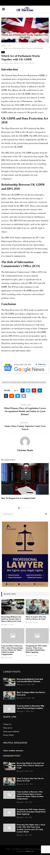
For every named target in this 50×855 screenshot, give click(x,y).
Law (3, 52)
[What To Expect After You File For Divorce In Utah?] (37, 606)
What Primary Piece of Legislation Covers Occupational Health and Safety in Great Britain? (25, 411)
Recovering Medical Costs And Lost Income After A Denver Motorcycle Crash (11, 619)
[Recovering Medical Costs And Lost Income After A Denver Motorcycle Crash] (12, 606)
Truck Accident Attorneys (13, 750)
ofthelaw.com (29, 851)
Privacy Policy (8, 735)
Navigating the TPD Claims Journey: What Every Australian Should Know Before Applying (36, 649)
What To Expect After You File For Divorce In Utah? (36, 618)
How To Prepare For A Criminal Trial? (18, 498)
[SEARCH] (46, 513)
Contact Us (7, 724)
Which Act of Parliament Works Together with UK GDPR (24, 382)
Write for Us (7, 728)
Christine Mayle (8, 63)
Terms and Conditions (11, 731)
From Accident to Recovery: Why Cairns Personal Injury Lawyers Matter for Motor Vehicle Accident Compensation (12, 650)
